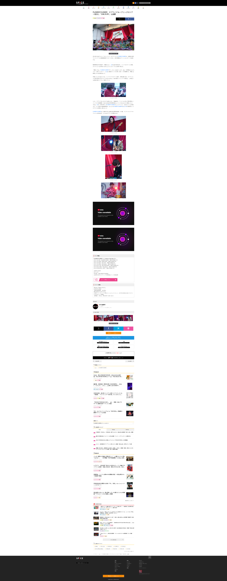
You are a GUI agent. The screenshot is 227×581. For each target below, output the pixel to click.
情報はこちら (107, 279)
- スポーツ (116, 569)
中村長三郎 (122, 548)
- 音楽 (115, 560)
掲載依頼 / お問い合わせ (143, 563)
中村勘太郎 (108, 548)
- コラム (128, 566)
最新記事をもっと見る (128, 500)
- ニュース (128, 561)
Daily (100, 429)
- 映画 (115, 570)
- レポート (128, 564)
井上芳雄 (128, 548)
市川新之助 (123, 546)
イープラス (95, 554)
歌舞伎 (96, 546)
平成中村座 (115, 548)
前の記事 (97, 361)
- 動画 (127, 560)
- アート (115, 567)
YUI (97, 104)
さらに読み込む (113, 539)
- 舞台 (115, 561)
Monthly (127, 429)
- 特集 (127, 567)
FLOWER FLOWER (122, 56)
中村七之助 (102, 546)
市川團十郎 (116, 546)
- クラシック (116, 564)
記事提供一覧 (141, 561)
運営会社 (140, 560)
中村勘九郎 (109, 546)
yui (111, 64)
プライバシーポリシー (142, 567)
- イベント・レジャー (117, 563)
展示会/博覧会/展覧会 (99, 548)
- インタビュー (129, 563)
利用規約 (140, 566)
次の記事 (129, 361)
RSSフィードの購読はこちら (114, 333)
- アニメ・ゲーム (117, 566)
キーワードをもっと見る (128, 551)
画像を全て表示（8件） (114, 53)
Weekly (113, 429)
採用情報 (140, 564)
